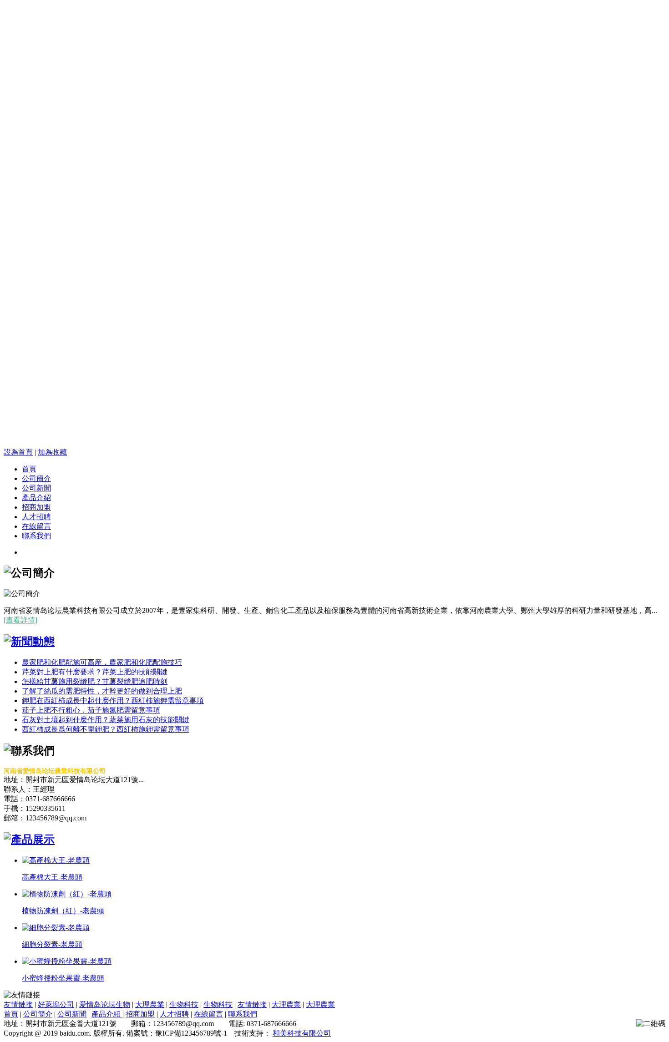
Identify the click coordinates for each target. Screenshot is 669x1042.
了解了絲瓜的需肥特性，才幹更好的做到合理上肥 (102, 691)
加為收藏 (52, 452)
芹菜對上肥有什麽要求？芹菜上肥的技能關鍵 (94, 672)
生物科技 (183, 1004)
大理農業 (149, 1004)
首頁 (29, 469)
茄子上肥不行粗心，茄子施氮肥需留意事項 (91, 710)
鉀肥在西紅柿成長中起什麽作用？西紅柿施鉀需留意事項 (113, 700)
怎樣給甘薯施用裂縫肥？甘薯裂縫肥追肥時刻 (94, 681)
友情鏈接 (18, 1004)
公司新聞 (36, 488)
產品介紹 (36, 497)
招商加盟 (36, 507)
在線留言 (36, 526)
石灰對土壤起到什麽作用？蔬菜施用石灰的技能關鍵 (105, 719)
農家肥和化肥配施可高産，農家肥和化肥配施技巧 (102, 662)
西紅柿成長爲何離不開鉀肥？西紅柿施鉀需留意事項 (105, 729)
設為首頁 (18, 452)
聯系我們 (36, 536)
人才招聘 (36, 517)
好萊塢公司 (56, 1004)
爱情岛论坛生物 (104, 1004)
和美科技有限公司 (302, 1033)
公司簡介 (36, 478)
